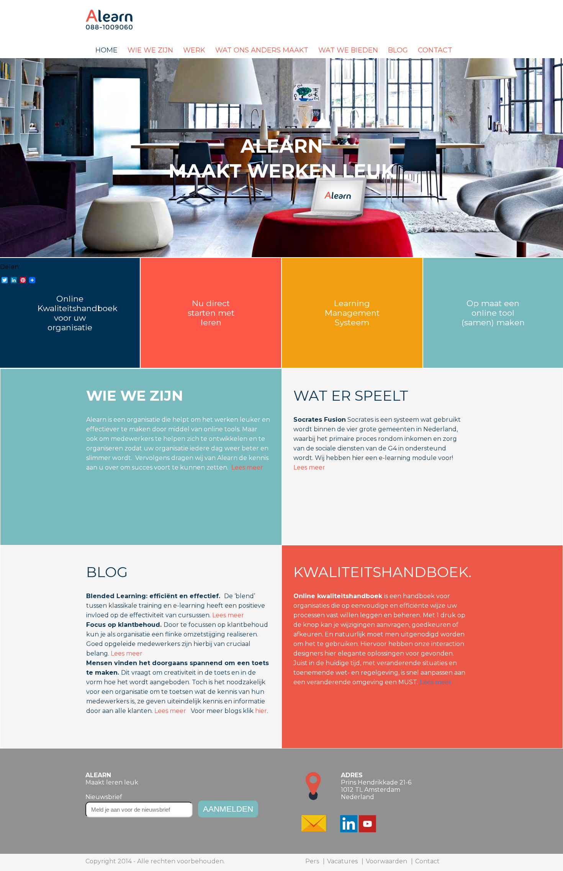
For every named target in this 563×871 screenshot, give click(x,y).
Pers (312, 861)
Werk (194, 50)
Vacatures (342, 861)
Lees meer (247, 467)
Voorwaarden (386, 861)
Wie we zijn (150, 50)
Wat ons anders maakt (261, 50)
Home (106, 50)
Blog (398, 50)
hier (261, 710)
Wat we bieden (348, 50)
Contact (435, 50)
